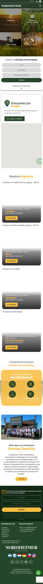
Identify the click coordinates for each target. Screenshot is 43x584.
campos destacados (32, 21)
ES (31, 1)
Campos (11, 20)
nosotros (32, 44)
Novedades (5, 535)
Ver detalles (11, 218)
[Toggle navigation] (40, 6)
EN (33, 1)
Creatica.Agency (27, 573)
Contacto (4, 536)
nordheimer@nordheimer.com (11, 541)
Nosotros (4, 533)
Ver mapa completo (14, 119)
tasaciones (10, 44)
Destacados (5, 529)
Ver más (21, 479)
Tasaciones (5, 531)
